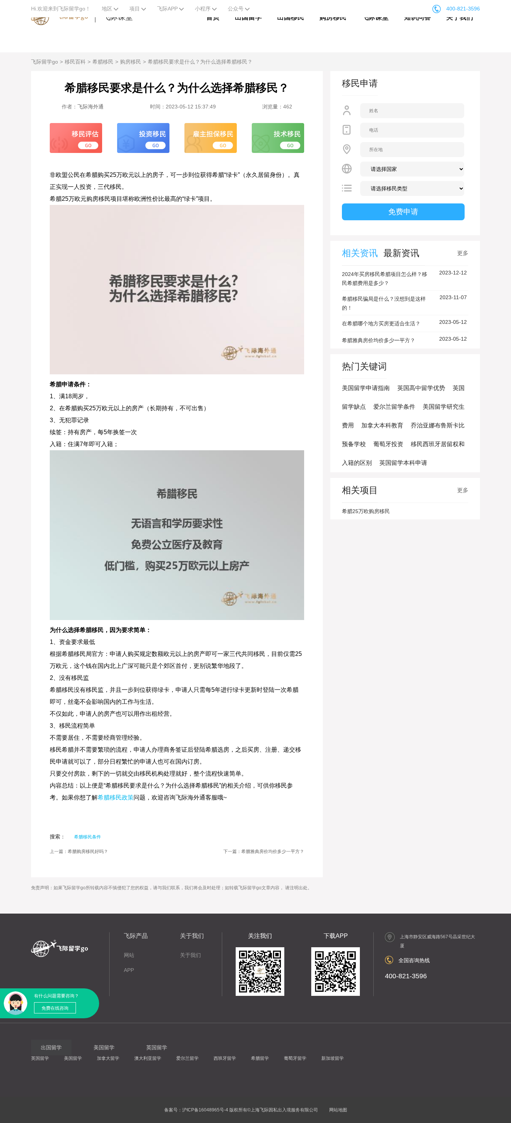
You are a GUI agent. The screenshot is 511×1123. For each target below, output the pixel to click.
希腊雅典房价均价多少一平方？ (378, 340)
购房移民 (332, 17)
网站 (129, 955)
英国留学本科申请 (403, 463)
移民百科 (75, 62)
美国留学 (73, 1058)
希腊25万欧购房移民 (366, 511)
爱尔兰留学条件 (394, 407)
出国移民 (290, 17)
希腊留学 (260, 1058)
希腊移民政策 (116, 797)
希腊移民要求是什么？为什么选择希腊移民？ (200, 62)
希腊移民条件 (87, 837)
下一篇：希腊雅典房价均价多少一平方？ (263, 851)
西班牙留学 (225, 1058)
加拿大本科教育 (382, 425)
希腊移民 (102, 62)
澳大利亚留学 (147, 1058)
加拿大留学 (108, 1058)
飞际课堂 (375, 17)
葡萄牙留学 (295, 1058)
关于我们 (459, 17)
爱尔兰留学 (187, 1058)
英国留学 (40, 1058)
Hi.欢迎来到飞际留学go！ (61, 9)
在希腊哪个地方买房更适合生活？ (381, 323)
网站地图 (338, 1110)
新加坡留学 (332, 1058)
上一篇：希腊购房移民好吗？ (79, 851)
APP (129, 970)
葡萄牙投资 (388, 444)
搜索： (57, 837)
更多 (462, 253)
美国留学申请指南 (366, 388)
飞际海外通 (90, 107)
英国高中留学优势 (421, 388)
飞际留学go (44, 62)
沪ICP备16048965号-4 (205, 1110)
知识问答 (417, 17)
